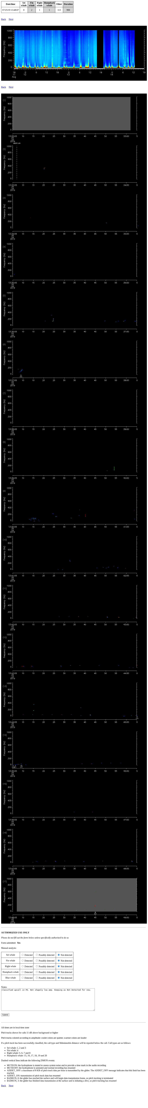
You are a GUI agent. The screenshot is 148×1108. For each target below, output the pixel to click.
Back (3, 19)
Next (11, 19)
